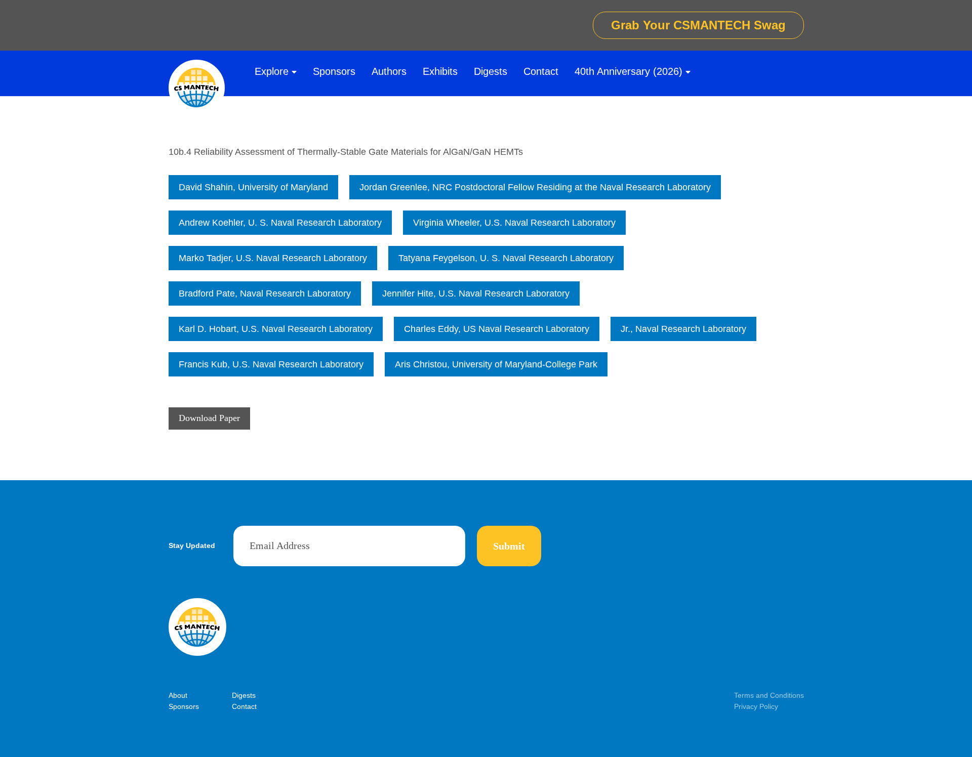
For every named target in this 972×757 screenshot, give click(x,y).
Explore (272, 71)
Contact (540, 71)
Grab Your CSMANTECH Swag (698, 25)
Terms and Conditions (769, 695)
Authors (389, 71)
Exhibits (440, 71)
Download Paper (209, 418)
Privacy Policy (756, 706)
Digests (490, 71)
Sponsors (334, 71)
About (178, 695)
